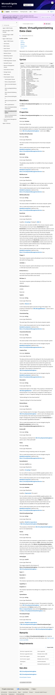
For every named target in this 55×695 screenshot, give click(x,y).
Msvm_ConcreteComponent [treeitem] (10, 85)
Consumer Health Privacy (40, 692)
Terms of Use (4, 694)
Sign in (51, 11)
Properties (24, 108)
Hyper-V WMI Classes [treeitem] (8, 41)
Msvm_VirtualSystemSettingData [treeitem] (11, 111)
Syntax (22, 40)
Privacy (30, 692)
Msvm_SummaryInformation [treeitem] (10, 101)
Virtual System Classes (28, 23)
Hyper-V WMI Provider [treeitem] (8, 28)
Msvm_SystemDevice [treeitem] (9, 104)
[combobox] (9, 25)
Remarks (22, 44)
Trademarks (11, 694)
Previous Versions (13, 692)
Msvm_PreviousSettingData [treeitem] (10, 97)
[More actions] (53, 24)
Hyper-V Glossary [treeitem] (6, 123)
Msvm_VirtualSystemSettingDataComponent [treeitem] (11, 116)
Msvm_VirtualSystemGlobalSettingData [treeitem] (11, 107)
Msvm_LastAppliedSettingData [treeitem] (10, 89)
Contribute (25, 692)
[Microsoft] (2, 12)
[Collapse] (16, 23)
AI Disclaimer (4, 692)
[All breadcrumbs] (21, 24)
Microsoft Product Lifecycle (10, 17)
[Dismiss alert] (52, 3)
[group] (37, 81)
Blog (19, 692)
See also (22, 47)
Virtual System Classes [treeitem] (10, 79)
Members (23, 42)
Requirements (24, 46)
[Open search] (48, 11)
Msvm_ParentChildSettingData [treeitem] (10, 93)
